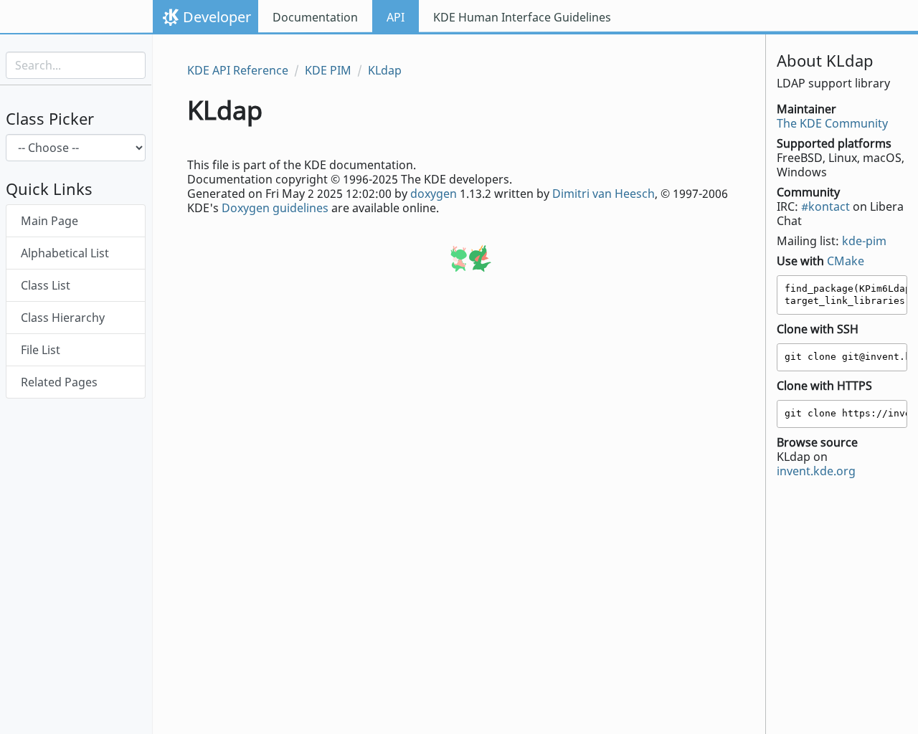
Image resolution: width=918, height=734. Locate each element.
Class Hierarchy (63, 317)
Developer (217, 17)
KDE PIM (328, 70)
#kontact (825, 206)
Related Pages (59, 382)
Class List (45, 285)
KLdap (385, 70)
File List (40, 350)
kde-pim (864, 241)
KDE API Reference (237, 70)
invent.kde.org (816, 471)
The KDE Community (832, 123)
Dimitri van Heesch (603, 193)
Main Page (49, 221)
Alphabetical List (65, 253)
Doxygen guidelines (275, 208)
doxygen (433, 193)
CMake (845, 261)
